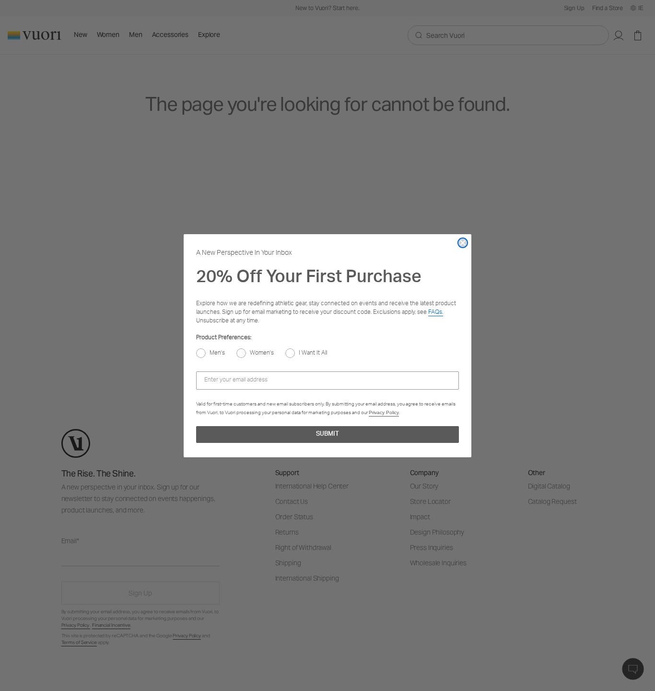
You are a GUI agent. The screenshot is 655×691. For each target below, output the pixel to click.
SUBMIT (327, 434)
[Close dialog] (463, 243)
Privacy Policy (384, 412)
